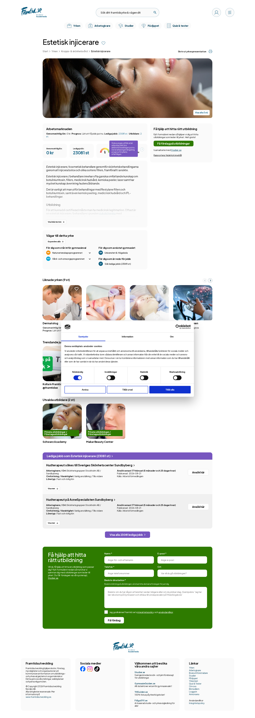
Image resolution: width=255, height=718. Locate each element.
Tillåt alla (170, 389)
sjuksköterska (107, 213)
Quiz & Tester (195, 683)
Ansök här (198, 472)
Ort (159, 566)
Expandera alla (54, 241)
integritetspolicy (145, 612)
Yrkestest (193, 681)
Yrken (55, 51)
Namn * (108, 553)
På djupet (193, 678)
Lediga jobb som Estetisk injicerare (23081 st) (79, 456)
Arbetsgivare (195, 670)
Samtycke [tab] (83, 336)
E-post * (161, 553)
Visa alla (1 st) (201, 112)
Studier (192, 675)
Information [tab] (127, 336)
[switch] (111, 377)
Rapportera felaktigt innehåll (168, 155)
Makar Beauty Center (99, 441)
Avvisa (85, 389)
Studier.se (176, 150)
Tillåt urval (127, 389)
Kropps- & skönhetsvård (74, 51)
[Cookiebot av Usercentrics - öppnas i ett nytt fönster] (178, 327)
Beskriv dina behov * (115, 580)
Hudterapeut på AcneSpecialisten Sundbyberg (79, 499)
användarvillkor (165, 612)
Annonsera (194, 694)
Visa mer (51, 488)
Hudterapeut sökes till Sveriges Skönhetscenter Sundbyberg (89, 465)
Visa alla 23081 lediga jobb (126, 534)
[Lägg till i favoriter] (103, 43)
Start (45, 51)
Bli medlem (194, 689)
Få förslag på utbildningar (173, 143)
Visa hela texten (54, 222)
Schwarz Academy (55, 441)
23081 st (123, 133)
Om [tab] (172, 336)
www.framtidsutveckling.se (38, 697)
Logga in (193, 691)
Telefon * (109, 566)
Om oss (192, 686)
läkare (105, 217)
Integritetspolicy (197, 703)
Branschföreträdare (198, 673)
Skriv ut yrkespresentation (192, 51)
